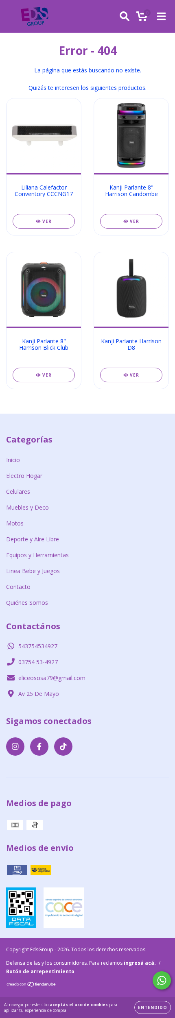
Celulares (18, 491)
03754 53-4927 (38, 662)
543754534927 (37, 646)
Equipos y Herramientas (37, 555)
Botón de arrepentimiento (40, 971)
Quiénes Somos (27, 602)
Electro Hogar (24, 476)
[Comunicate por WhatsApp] (162, 980)
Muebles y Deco (27, 507)
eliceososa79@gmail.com (51, 678)
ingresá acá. (140, 962)
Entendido (152, 1007)
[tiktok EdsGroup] (63, 746)
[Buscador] (124, 16)
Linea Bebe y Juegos (33, 571)
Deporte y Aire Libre (32, 539)
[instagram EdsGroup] (15, 746)
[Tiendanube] (31, 985)
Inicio (13, 460)
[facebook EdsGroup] (39, 746)
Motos (15, 523)
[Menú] (161, 16)
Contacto (18, 587)
